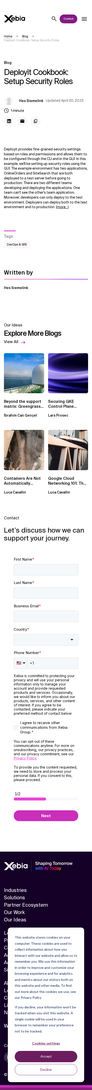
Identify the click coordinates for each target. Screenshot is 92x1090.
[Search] (54, 19)
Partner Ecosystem (26, 905)
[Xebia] (14, 18)
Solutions (14, 897)
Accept (46, 1056)
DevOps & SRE (17, 245)
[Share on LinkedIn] (9, 121)
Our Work (14, 912)
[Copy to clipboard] (35, 121)
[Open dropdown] (84, 19)
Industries (15, 890)
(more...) (62, 207)
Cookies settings (46, 1043)
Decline (46, 1069)
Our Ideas (15, 919)
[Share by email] (22, 121)
